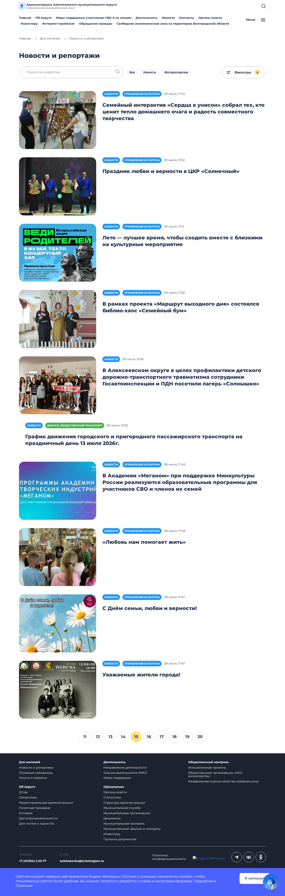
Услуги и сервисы (33, 778)
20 (200, 736)
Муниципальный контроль (124, 823)
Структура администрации (124, 802)
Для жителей (29, 762)
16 (149, 736)
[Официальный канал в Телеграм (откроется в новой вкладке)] (236, 857)
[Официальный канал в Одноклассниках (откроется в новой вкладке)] (261, 857)
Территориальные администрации (46, 802)
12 (98, 736)
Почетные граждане (34, 808)
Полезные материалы (36, 773)
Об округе (43, 18)
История (25, 813)
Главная (25, 18)
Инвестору (29, 23)
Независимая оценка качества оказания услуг (223, 781)
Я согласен (254, 878)
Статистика (112, 797)
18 (174, 736)
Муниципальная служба (121, 808)
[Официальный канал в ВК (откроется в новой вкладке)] (248, 857)
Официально (113, 787)
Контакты (186, 18)
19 (187, 736)
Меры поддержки (117, 778)
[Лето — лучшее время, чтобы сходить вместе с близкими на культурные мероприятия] (57, 252)
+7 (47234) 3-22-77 (32, 861)
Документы (112, 818)
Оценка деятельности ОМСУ (125, 773)
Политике (24, 886)
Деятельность (147, 18)
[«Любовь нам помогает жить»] (57, 557)
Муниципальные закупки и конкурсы (132, 829)
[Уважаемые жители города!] (57, 689)
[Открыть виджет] (271, 882)
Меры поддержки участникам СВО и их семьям (93, 18)
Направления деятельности (125, 767)
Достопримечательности (38, 818)
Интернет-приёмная (58, 23)
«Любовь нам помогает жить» (144, 542)
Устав (23, 792)
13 (110, 736)
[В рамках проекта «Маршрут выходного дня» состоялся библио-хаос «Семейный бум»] (57, 319)
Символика (28, 797)
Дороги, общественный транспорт (74, 425)
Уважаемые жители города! (141, 675)
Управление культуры (142, 93)
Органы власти (210, 18)
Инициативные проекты (207, 767)
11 (85, 736)
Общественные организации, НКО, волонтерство (215, 774)
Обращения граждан (95, 23)
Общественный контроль (208, 762)
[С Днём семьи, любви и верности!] (57, 623)
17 (162, 736)
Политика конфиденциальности (169, 857)
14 (123, 736)
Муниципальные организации (126, 813)
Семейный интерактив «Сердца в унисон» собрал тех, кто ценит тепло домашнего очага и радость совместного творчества (183, 111)
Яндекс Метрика (103, 876)
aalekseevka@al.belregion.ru (82, 861)
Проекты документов (119, 839)
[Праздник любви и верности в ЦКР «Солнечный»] (57, 186)
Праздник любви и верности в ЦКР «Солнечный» (171, 171)
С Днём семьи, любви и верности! (149, 608)
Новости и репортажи (36, 767)
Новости (168, 18)
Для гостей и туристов (36, 823)
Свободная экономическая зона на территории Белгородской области (173, 23)
